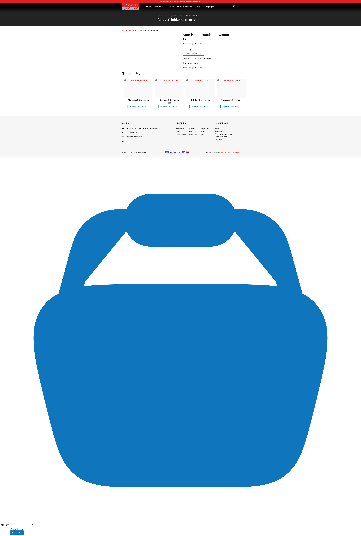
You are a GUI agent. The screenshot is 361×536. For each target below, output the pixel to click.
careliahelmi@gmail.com (134, 137)
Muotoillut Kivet (181, 134)
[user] (238, 6)
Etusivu (148, 7)
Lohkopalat (178, 16)
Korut (201, 134)
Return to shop (17, 533)
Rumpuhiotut (180, 128)
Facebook (188, 58)
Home (161, 16)
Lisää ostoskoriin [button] (138, 106)
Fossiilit (190, 131)
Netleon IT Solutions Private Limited (229, 152)
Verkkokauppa (159, 7)
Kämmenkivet (204, 128)
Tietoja (198, 7)
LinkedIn (208, 58)
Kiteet (178, 131)
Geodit (202, 131)
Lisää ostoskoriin (193, 54)
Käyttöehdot (219, 139)
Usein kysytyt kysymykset (223, 134)
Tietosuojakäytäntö (221, 137)
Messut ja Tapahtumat (184, 7)
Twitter (198, 58)
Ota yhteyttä (210, 7)
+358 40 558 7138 (132, 133)
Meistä (171, 7)
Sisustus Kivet (192, 134)
